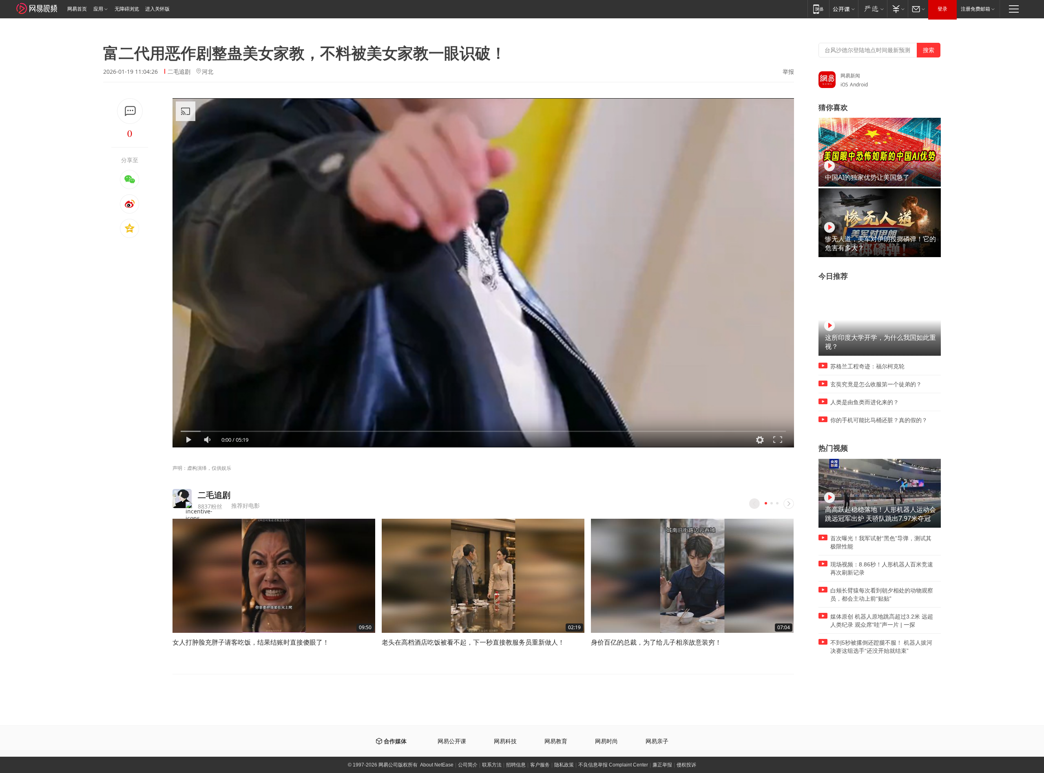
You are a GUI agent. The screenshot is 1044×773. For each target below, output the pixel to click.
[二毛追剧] (182, 498)
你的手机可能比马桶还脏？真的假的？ (878, 420)
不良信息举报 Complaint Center (613, 765)
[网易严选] (872, 9)
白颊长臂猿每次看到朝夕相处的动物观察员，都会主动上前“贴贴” (881, 594)
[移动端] (818, 9)
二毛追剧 (179, 71)
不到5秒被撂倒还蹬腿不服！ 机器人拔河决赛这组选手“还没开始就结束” (881, 646)
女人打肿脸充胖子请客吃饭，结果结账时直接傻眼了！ (251, 642)
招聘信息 (516, 765)
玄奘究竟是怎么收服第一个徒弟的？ (876, 384)
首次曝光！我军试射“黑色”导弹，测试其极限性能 (880, 542)
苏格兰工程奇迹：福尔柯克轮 (867, 366)
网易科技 (505, 741)
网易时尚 (606, 741)
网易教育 (555, 741)
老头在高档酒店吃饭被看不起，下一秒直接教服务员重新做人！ (473, 642)
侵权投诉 (686, 765)
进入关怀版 (157, 9)
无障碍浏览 (127, 9)
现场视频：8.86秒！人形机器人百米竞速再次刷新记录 (881, 568)
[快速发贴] (130, 111)
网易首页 (77, 9)
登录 (942, 9)
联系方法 (492, 765)
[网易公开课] (843, 9)
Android (859, 84)
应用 (98, 9)
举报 (788, 71)
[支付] (897, 9)
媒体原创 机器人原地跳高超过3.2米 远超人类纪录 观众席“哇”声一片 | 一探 (881, 620)
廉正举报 (662, 765)
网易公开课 (452, 741)
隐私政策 (564, 765)
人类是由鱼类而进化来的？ (864, 402)
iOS (844, 84)
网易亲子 (657, 741)
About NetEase (436, 765)
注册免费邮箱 (975, 9)
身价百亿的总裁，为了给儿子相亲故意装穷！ (656, 642)
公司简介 (468, 765)
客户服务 (540, 765)
